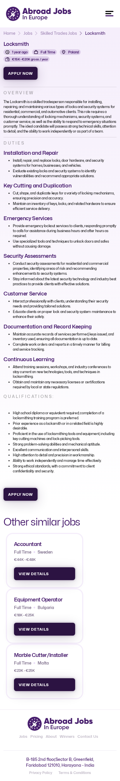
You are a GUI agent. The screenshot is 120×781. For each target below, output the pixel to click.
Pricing (36, 736)
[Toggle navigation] (110, 13)
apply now (20, 73)
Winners (67, 736)
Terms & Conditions (75, 772)
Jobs (28, 33)
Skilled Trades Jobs (58, 33)
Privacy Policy (40, 772)
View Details (34, 573)
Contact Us (87, 736)
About (51, 736)
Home (9, 33)
